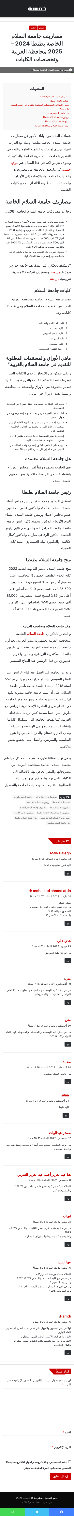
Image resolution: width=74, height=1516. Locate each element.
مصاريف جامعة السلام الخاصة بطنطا (53, 812)
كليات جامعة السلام (59, 100)
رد (68, 873)
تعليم (33, 27)
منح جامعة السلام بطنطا (57, 121)
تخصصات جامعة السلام (46, 797)
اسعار (41, 27)
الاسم (67, 1432)
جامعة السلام (36, 634)
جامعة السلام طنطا (61, 802)
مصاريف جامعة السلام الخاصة (54, 96)
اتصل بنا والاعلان (31, 1502)
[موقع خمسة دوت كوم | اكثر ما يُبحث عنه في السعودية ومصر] (37, 9)
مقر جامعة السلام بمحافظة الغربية (52, 125)
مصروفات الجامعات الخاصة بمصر (55, 817)
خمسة (26, 1497)
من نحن (47, 1502)
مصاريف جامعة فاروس (24, 812)
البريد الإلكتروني (61, 1447)
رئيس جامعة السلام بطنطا (56, 117)
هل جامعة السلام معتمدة (57, 113)
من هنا (55, 272)
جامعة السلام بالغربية (23, 797)
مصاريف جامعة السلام (60, 807)
